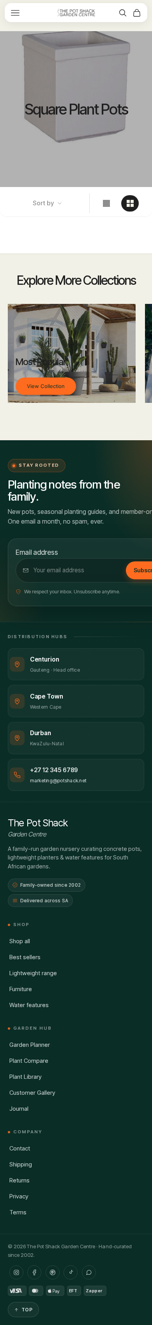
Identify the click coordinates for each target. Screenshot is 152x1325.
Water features (29, 1005)
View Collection (46, 386)
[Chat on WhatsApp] (89, 1272)
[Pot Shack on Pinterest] (53, 1272)
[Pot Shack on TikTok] (71, 1272)
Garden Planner (29, 1044)
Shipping (20, 1164)
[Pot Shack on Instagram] (16, 1272)
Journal (18, 1108)
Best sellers (25, 957)
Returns (19, 1180)
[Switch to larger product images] (106, 203)
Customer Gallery (32, 1092)
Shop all (19, 941)
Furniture (20, 989)
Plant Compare (28, 1060)
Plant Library (25, 1076)
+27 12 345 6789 (54, 770)
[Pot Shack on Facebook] (34, 1272)
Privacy (18, 1196)
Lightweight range (33, 973)
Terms (18, 1212)
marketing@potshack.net (58, 780)
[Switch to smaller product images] (130, 203)
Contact (19, 1148)
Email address (37, 552)
